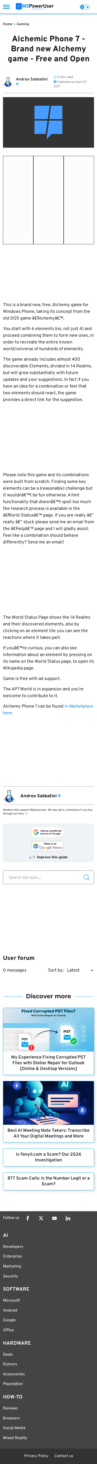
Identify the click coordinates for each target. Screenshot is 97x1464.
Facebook (27, 1218)
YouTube (54, 1218)
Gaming (23, 24)
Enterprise (12, 1256)
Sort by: (56, 970)
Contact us (63, 1456)
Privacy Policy (36, 1456)
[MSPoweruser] (35, 6)
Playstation (13, 1384)
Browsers (11, 1418)
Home (7, 24)
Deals (8, 1354)
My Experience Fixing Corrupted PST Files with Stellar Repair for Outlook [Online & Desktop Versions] (48, 1063)
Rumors (10, 1364)
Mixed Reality (15, 1438)
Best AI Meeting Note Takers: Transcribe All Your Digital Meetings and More (48, 1133)
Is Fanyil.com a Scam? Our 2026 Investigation (48, 1157)
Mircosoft (11, 1300)
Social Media (14, 1428)
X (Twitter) (41, 1218)
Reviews (10, 1408)
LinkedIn (68, 1218)
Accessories (14, 1374)
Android (10, 1310)
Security (10, 1276)
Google (9, 1320)
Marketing (12, 1266)
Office (8, 1330)
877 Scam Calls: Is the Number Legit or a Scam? (48, 1181)
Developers (13, 1246)
